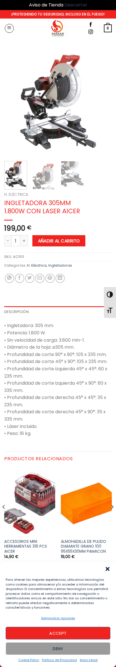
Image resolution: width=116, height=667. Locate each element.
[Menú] (9, 28)
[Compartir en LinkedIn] (60, 278)
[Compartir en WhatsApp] (9, 278)
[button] (107, 569)
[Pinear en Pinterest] (50, 278)
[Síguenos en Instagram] (90, 32)
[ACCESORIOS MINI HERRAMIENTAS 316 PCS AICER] (29, 502)
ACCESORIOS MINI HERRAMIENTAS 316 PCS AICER (25, 546)
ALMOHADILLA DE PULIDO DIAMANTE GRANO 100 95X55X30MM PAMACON (83, 546)
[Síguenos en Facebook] (90, 24)
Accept (58, 633)
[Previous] (13, 103)
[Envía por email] (39, 278)
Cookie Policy (28, 660)
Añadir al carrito (59, 241)
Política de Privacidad (59, 660)
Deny (58, 649)
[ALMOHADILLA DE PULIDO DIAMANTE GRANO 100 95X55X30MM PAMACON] (86, 502)
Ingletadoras (60, 265)
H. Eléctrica (16, 194)
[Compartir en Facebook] (19, 278)
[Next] (102, 103)
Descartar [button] (75, 5)
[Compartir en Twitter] (29, 278)
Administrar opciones (58, 618)
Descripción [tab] (16, 311)
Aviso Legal (89, 660)
